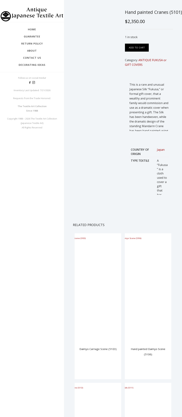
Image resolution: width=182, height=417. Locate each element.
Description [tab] (131, 74)
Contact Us (32, 57)
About (32, 50)
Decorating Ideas (32, 64)
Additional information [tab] (155, 74)
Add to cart (137, 47)
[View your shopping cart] (176, 9)
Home (32, 29)
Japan (161, 150)
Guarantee (32, 36)
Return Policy (32, 43)
